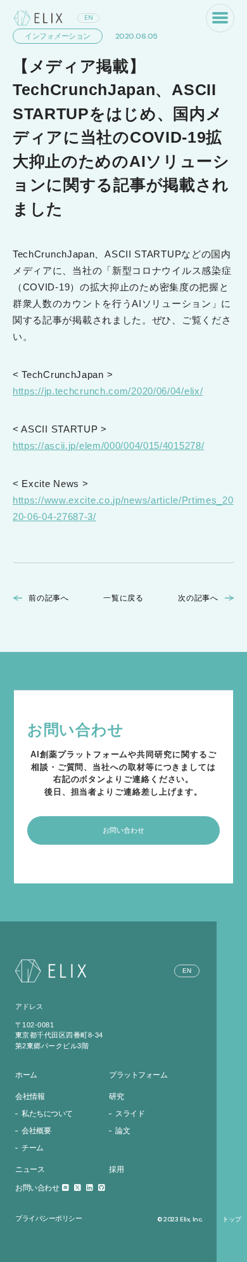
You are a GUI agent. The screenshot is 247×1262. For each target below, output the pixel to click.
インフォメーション (58, 36)
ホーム (26, 1075)
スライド (129, 1114)
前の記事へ (48, 598)
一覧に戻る (123, 598)
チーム (33, 1148)
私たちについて (47, 1114)
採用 (116, 1169)
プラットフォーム (138, 1075)
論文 (122, 1131)
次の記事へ (198, 598)
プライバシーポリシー (48, 1218)
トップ (231, 1219)
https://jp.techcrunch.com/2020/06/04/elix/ (108, 391)
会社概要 (36, 1131)
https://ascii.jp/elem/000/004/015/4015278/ (108, 445)
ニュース (29, 1169)
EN (88, 17)
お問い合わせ (38, 1188)
